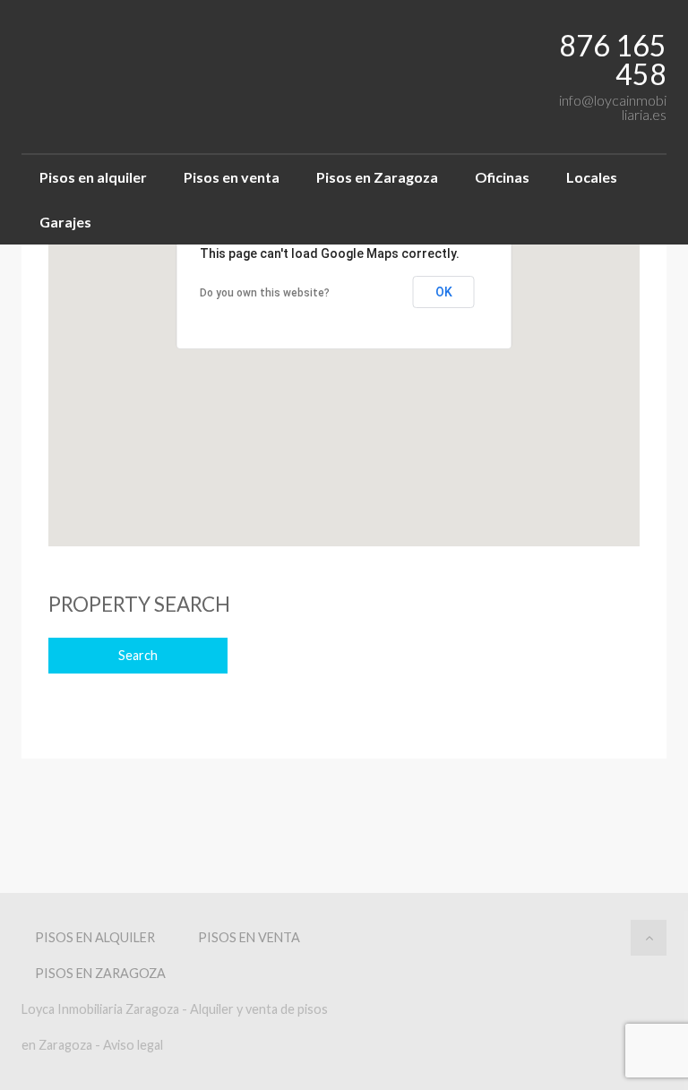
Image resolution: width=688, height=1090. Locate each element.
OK (443, 292)
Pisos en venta (232, 176)
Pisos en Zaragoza (377, 176)
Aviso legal (133, 1044)
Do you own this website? (265, 293)
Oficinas (502, 176)
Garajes (65, 221)
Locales (591, 176)
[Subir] (648, 938)
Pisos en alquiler (93, 176)
